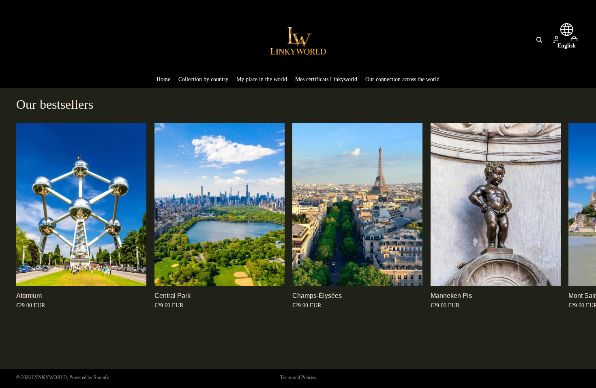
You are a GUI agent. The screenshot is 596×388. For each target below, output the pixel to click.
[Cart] (574, 40)
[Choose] (133, 273)
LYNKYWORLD (49, 377)
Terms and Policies (298, 377)
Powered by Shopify (89, 377)
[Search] (539, 40)
